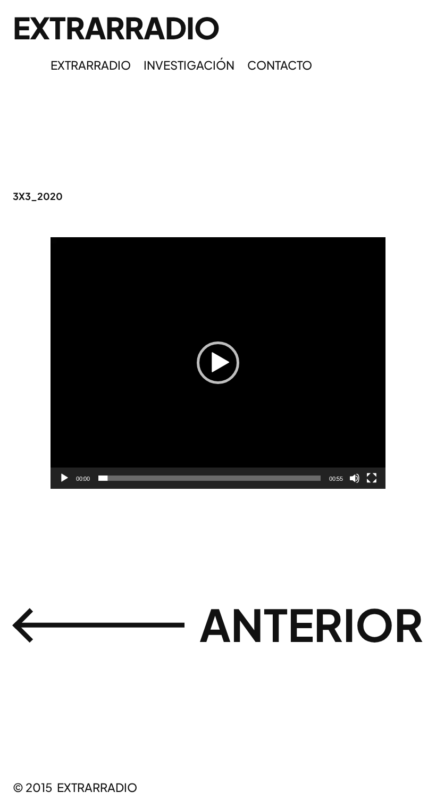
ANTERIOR (311, 624)
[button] (218, 362)
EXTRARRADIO (116, 27)
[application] (218, 363)
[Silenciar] (354, 478)
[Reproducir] (64, 478)
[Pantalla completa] (371, 478)
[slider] (209, 478)
